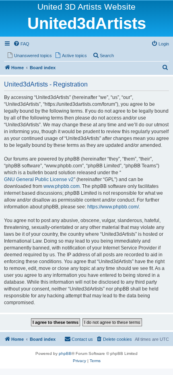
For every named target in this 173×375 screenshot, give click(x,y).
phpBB (65, 353)
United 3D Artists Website (86, 6)
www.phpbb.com (61, 186)
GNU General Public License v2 (39, 179)
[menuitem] (21, 44)
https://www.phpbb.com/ (113, 207)
